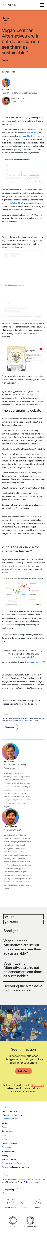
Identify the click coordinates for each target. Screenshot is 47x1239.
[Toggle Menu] (42, 5)
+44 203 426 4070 (10, 1111)
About (4, 1127)
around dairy (32, 133)
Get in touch (37, 1085)
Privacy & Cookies (9, 1160)
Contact (5, 1123)
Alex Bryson (9, 761)
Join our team (7, 1131)
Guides (4, 1140)
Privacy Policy (22, 720)
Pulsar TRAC (17, 203)
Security (5, 1156)
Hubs (4, 1135)
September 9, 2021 (36, 662)
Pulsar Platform (9, 5)
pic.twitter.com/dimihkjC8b (23, 657)
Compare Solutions (9, 1144)
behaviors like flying (27, 136)
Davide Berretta (10, 827)
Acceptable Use (8, 1151)
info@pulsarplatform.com (12, 1115)
